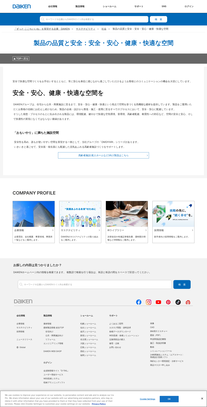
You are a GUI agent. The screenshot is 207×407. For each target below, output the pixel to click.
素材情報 (47, 323)
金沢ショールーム (88, 331)
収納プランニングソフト (54, 382)
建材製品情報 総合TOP (53, 327)
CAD (152, 327)
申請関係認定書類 (158, 339)
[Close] (202, 398)
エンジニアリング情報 (53, 343)
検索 (158, 19)
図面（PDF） (156, 335)
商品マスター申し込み (160, 365)
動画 (152, 347)
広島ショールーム (88, 347)
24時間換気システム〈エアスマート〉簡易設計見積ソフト (167, 355)
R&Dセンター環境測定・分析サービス (167, 361)
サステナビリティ (24, 327)
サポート (113, 315)
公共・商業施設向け (54, 335)
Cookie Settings (147, 399)
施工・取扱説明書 (158, 343)
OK (169, 399)
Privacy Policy (99, 404)
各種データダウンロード (120, 331)
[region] (103, 399)
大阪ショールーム (88, 343)
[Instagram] (148, 303)
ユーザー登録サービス (53, 374)
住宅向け (49, 331)
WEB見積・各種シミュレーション (124, 335)
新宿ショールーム (88, 335)
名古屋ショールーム (89, 339)
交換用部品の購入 (117, 339)
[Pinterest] (168, 303)
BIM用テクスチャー (158, 331)
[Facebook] (138, 303)
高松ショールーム (88, 351)
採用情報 (20, 331)
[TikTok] (178, 303)
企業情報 (20, 323)
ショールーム (86, 315)
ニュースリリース (24, 339)
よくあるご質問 (116, 323)
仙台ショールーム (88, 327)
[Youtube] (158, 303)
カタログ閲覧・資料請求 (120, 327)
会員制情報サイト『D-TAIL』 (56, 370)
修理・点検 (114, 343)
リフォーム (50, 339)
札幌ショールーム (88, 323)
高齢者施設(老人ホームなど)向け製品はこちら (103, 155)
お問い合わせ (115, 347)
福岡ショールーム (88, 355)
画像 (152, 323)
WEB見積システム (51, 378)
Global (22, 347)
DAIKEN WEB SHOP (52, 351)
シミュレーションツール (161, 351)
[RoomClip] (188, 303)
